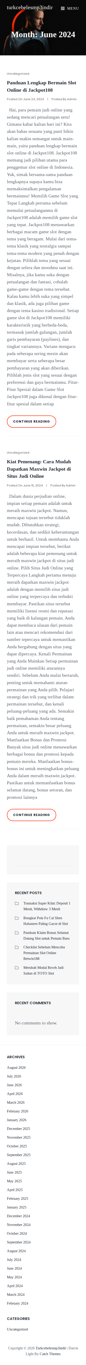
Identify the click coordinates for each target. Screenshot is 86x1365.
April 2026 (15, 1094)
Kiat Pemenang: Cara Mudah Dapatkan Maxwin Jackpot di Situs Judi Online (39, 469)
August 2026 (16, 1067)
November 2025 (19, 1137)
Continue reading (34, 423)
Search (65, 862)
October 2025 (17, 1146)
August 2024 (16, 1251)
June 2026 (14, 1085)
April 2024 (15, 1286)
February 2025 (17, 1198)
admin (72, 99)
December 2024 (18, 1216)
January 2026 (16, 1120)
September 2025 (19, 1155)
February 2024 (17, 1303)
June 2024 (14, 1268)
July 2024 (14, 1260)
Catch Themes (50, 1354)
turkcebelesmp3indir (30, 7)
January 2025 (16, 1207)
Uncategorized (18, 73)
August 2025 (16, 1164)
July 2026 (14, 1076)
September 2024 (19, 1242)
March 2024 (16, 1295)
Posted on (25, 99)
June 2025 (14, 1172)
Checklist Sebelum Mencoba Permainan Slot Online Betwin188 (44, 953)
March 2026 (16, 1102)
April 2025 (15, 1190)
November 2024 (19, 1225)
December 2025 (18, 1129)
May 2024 (14, 1277)
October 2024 (17, 1233)
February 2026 (17, 1111)
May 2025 (14, 1181)
